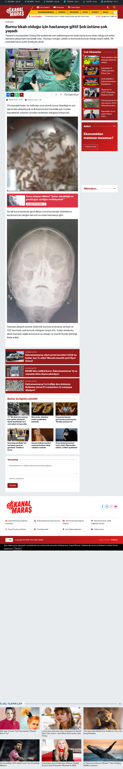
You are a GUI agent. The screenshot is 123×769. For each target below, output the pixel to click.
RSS (10, 540)
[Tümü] (114, 126)
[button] (115, 12)
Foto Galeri (44, 7)
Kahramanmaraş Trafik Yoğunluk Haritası (101, 522)
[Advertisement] (100, 168)
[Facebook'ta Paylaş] (8, 95)
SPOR (85, 12)
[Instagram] (111, 507)
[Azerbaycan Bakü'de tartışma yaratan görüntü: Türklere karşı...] (18, 435)
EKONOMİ (74, 12)
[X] (107, 507)
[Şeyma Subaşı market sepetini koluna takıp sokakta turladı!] (42, 435)
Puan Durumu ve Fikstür (17, 529)
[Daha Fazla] (22, 95)
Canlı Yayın (75, 7)
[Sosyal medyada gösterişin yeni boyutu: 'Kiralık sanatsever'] (66, 409)
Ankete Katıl (90, 147)
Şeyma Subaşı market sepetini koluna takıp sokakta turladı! (41, 445)
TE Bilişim (114, 540)
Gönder (12, 485)
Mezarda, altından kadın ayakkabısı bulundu (39, 419)
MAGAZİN (107, 12)
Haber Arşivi (99, 529)
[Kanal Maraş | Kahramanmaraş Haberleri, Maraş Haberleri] (15, 12)
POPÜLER (9, 22)
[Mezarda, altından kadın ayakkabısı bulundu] (42, 409)
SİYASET (95, 12)
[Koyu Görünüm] (108, 7)
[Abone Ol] (71, 95)
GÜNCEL (62, 12)
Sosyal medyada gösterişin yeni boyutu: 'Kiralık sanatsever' (66, 419)
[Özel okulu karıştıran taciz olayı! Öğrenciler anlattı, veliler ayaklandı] (66, 435)
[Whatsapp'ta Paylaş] (17, 95)
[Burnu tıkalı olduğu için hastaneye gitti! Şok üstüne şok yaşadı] (42, 70)
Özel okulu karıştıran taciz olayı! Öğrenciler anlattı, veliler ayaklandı (66, 445)
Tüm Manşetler (43, 529)
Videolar (60, 7)
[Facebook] (103, 507)
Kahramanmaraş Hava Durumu (48, 521)
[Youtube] (116, 507)
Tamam (18, 549)
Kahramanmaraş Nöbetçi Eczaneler (16, 522)
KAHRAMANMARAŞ (46, 12)
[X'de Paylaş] (12, 95)
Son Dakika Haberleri (73, 529)
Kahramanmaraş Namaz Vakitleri (73, 522)
